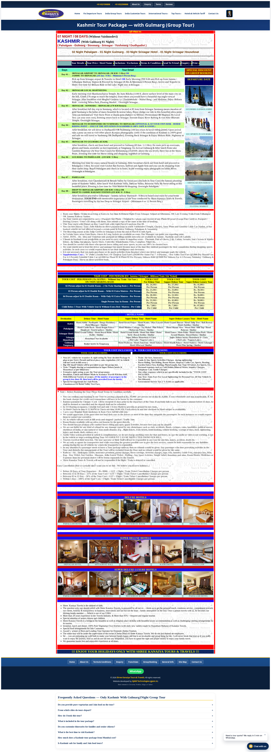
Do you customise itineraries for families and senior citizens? (86, 726)
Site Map (183, 662)
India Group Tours (113, 13)
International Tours (158, 13)
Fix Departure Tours (92, 13)
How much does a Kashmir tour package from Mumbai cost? (87, 737)
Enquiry (147, 4)
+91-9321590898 (103, 4)
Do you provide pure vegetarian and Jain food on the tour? (86, 704)
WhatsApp (135, 671)
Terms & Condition (151, 63)
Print (195, 63)
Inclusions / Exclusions (126, 63)
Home (77, 13)
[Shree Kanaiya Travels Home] (52, 13)
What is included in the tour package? (76, 721)
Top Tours (175, 13)
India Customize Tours (135, 13)
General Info (168, 662)
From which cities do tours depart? (74, 710)
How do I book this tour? (70, 715)
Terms (158, 4)
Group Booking (150, 662)
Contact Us (213, 13)
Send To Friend (171, 63)
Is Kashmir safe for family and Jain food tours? (80, 743)
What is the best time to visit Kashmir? (76, 732)
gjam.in (154, 681)
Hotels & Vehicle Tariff (195, 13)
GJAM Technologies (140, 681)
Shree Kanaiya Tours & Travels (130, 677)
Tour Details (77, 63)
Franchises (133, 662)
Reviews (169, 4)
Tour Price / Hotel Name (99, 63)
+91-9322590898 (121, 4)
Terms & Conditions (102, 662)
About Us (136, 4)
